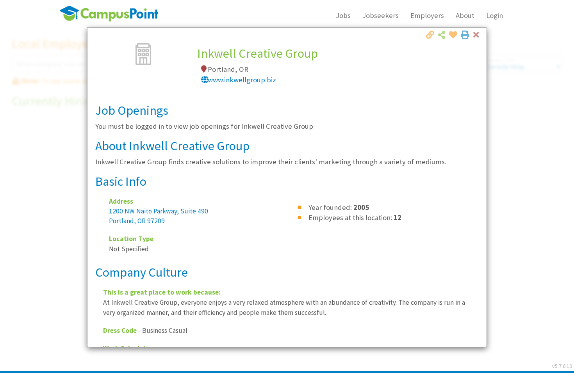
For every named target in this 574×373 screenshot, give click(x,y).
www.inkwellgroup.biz (242, 79)
